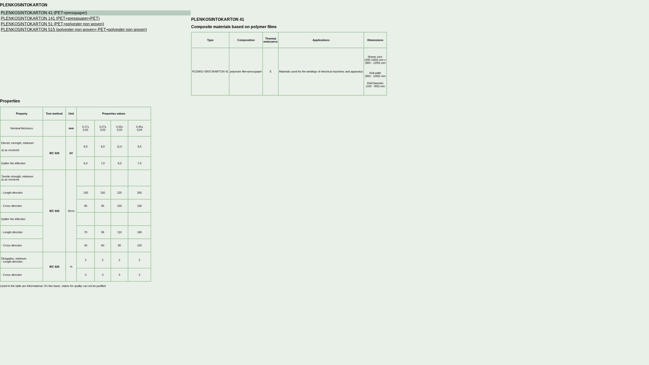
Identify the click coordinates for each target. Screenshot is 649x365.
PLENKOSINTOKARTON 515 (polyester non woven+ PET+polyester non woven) (74, 29)
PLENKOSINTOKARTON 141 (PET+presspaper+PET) (50, 18)
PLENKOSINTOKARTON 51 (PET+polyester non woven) (52, 24)
